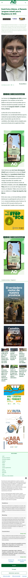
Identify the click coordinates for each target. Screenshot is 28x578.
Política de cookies (6, 576)
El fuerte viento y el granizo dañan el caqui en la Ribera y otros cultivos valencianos (14, 373)
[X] (12, 94)
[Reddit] (22, 94)
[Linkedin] (20, 94)
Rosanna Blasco (22, 83)
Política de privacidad (16, 576)
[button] (26, 478)
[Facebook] (10, 94)
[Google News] (4, 94)
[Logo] (13, 2)
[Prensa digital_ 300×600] (14, 428)
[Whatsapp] (6, 94)
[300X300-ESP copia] (14, 229)
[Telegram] (14, 94)
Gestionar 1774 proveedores (11, 560)
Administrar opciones (14, 573)
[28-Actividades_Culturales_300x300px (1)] (14, 346)
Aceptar (14, 565)
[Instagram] (8, 94)
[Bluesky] (18, 94)
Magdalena (13, 280)
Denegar (14, 569)
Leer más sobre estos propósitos (22, 560)
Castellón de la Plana (6, 280)
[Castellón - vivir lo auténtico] (14, 19)
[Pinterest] (24, 94)
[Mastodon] (16, 94)
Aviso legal (24, 576)
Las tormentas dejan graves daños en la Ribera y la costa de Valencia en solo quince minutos (4, 374)
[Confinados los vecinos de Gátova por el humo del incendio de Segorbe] (23, 366)
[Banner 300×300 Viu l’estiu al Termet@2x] (14, 395)
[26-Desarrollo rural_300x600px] (14, 323)
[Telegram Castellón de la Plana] (14, 168)
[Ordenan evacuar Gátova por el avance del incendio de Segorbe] (14, 349)
